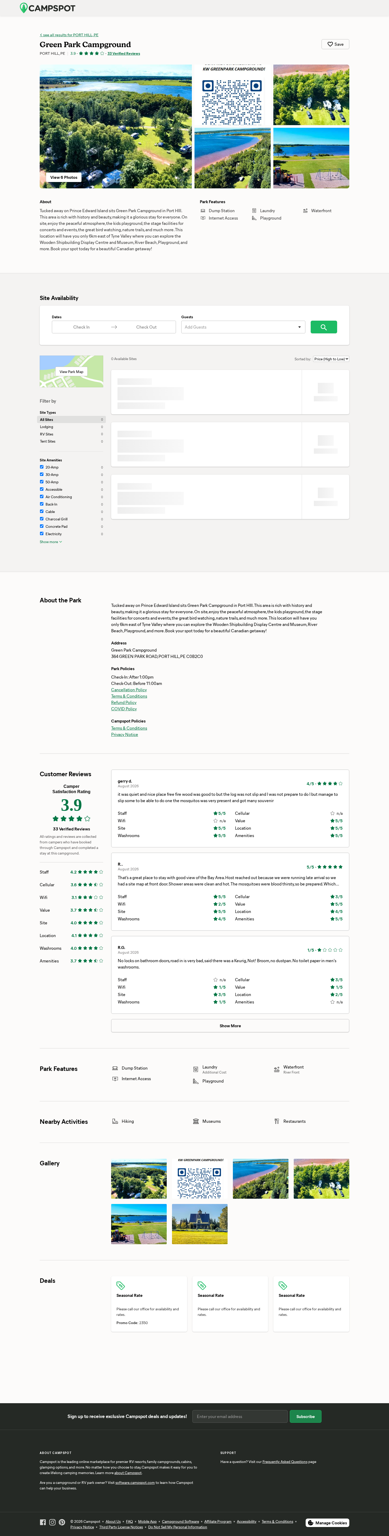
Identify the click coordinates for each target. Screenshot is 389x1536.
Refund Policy (124, 702)
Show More (230, 1025)
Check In (81, 327)
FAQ (129, 1521)
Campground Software (180, 1521)
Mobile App (147, 1521)
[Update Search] (324, 327)
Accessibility (246, 1521)
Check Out (146, 327)
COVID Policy (124, 708)
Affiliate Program (218, 1521)
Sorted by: (303, 358)
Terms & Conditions (129, 696)
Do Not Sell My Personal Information (177, 1526)
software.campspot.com (135, 1482)
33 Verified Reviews (123, 53)
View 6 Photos (63, 177)
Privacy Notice (124, 734)
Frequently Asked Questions (285, 1461)
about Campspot (128, 1472)
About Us (113, 1521)
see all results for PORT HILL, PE (70, 34)
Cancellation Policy (129, 689)
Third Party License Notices (121, 1526)
